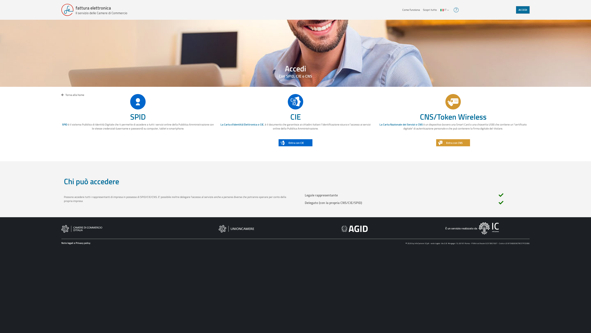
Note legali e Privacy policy (75, 243)
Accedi (523, 10)
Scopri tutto (430, 10)
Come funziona (411, 10)
